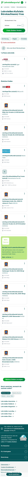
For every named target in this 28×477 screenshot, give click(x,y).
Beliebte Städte (6, 393)
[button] (20, 25)
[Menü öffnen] (25, 2)
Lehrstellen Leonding (7, 411)
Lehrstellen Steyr (6, 414)
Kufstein (13, 7)
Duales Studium (12, 441)
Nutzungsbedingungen (7, 470)
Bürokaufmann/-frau (21, 7)
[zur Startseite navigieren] (1, 7)
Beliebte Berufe (17, 393)
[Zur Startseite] (10, 2)
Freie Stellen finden (14, 30)
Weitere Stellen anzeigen (14, 379)
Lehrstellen (6, 7)
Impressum (15, 472)
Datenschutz (4, 464)
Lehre (2, 441)
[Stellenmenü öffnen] (24, 59)
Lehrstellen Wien (6, 416)
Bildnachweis (5, 472)
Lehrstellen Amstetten (8, 401)
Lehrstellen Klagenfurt (8, 406)
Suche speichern (14, 474)
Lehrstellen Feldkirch (7, 404)
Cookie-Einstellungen (7, 467)
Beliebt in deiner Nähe (7, 396)
